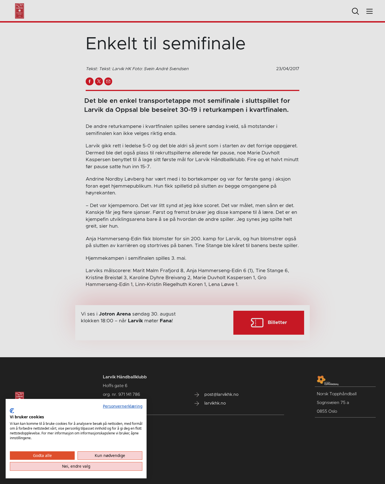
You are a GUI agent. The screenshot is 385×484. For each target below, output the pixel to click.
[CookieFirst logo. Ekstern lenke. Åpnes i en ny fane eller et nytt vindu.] (12, 410)
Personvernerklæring (122, 406)
